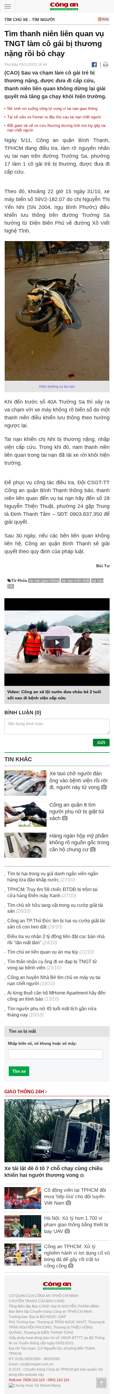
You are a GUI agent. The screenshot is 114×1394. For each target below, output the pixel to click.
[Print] (105, 64)
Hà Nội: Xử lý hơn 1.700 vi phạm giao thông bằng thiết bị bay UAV (76, 1224)
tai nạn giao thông (44, 580)
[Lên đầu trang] (101, 1383)
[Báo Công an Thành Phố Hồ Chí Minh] (64, 6)
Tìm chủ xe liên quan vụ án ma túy (42, 951)
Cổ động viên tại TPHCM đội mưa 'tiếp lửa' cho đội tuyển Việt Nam (75, 1196)
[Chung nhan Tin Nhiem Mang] (35, 1385)
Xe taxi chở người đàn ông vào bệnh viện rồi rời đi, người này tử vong (78, 780)
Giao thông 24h (24, 1091)
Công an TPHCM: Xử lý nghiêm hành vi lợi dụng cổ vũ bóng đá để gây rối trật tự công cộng (77, 1256)
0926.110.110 (34, 1380)
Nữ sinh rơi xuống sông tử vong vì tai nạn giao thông (52, 108)
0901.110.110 (58, 1380)
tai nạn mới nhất (75, 580)
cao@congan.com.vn (36, 1364)
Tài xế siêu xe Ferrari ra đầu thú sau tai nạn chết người (54, 117)
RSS (105, 19)
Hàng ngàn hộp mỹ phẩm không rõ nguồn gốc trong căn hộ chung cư (79, 842)
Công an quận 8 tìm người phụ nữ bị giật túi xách (76, 811)
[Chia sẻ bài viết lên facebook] (94, 64)
